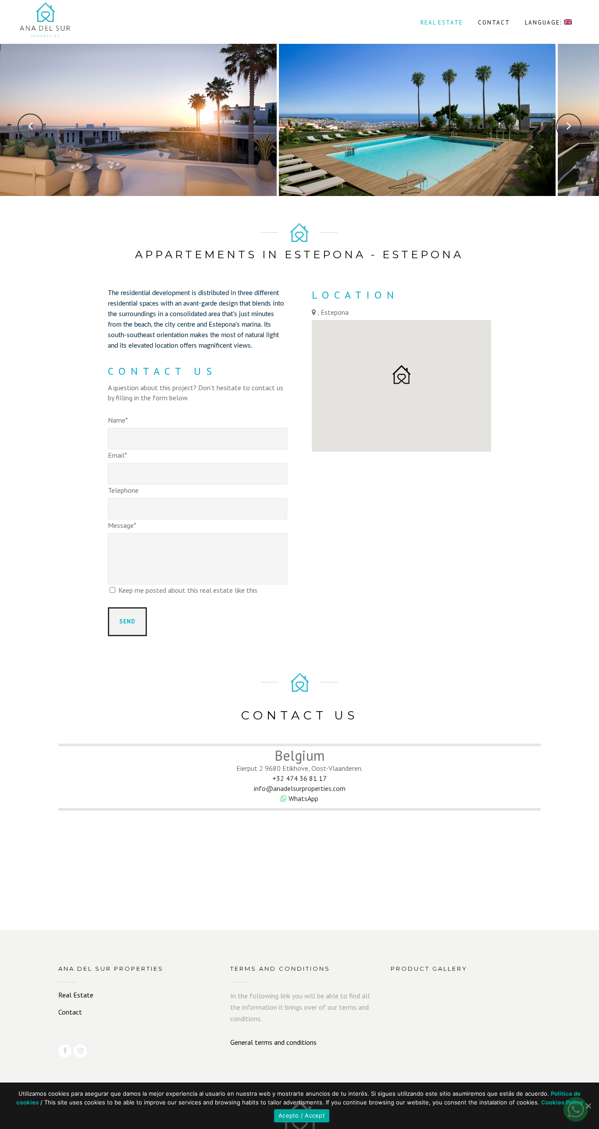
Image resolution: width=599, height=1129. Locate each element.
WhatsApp (302, 798)
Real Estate (75, 994)
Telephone (123, 490)
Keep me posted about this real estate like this (187, 590)
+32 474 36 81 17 (299, 778)
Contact (70, 1012)
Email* (117, 455)
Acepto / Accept (301, 1115)
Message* (122, 525)
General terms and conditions (273, 1042)
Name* (118, 420)
